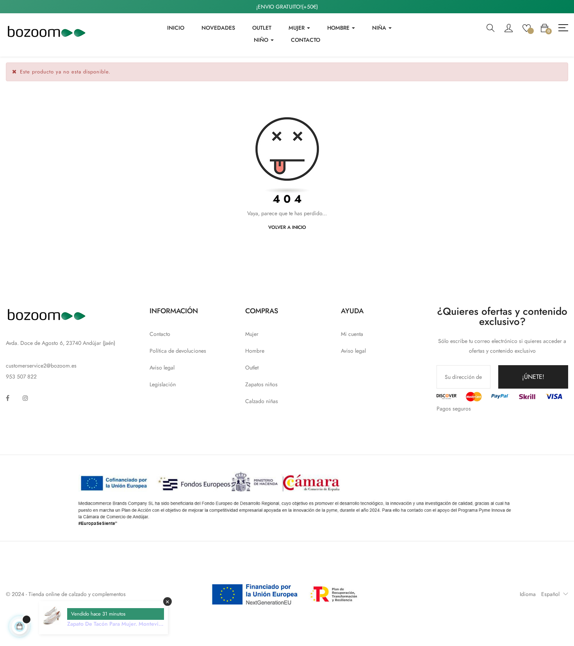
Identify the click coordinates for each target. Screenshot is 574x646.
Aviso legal (162, 367)
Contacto (160, 334)
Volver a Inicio (287, 227)
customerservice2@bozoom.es (41, 365)
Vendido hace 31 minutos (98, 613)
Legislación (163, 384)
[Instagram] (25, 398)
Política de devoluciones (178, 351)
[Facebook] (7, 398)
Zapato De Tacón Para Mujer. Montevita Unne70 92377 (115, 624)
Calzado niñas (261, 401)
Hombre (254, 351)
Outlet (251, 367)
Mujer (251, 334)
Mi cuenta (352, 334)
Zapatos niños (261, 384)
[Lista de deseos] (526, 27)
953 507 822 (21, 376)
